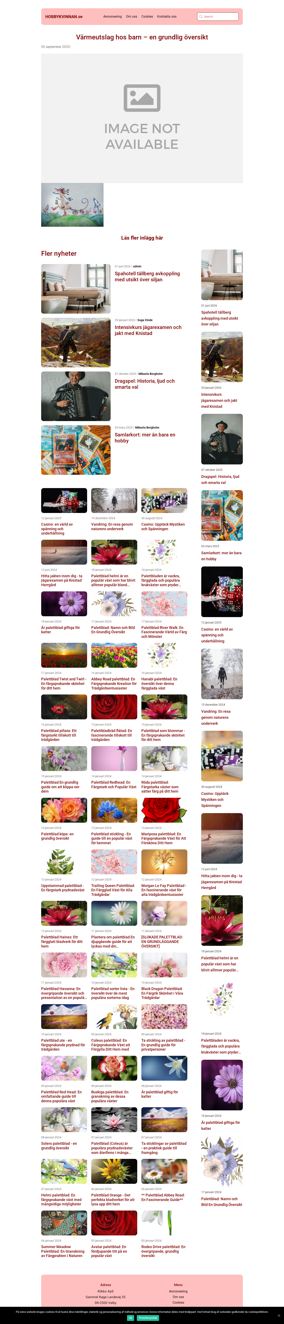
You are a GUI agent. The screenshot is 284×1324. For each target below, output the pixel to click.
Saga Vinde (145, 320)
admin (137, 266)
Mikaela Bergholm (150, 373)
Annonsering (112, 16)
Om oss (131, 16)
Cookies (147, 16)
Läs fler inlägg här (142, 238)
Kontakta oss (167, 16)
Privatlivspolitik (148, 1318)
